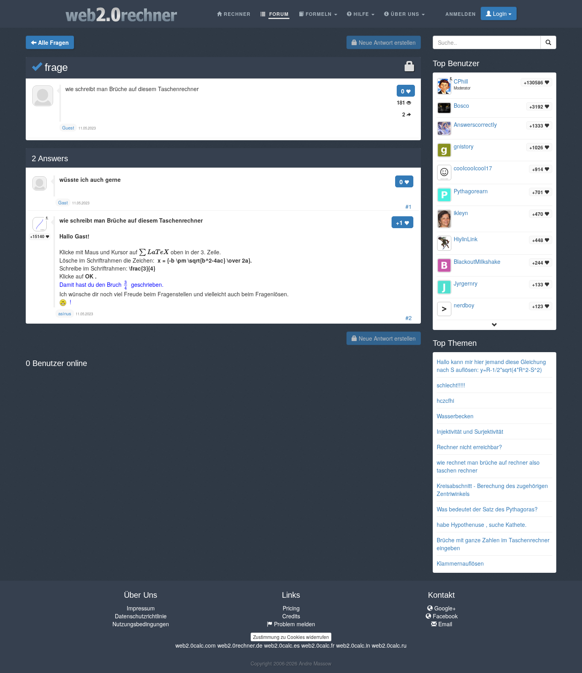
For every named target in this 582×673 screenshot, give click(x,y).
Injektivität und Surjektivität (470, 431)
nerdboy (464, 305)
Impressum (141, 608)
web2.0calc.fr (318, 645)
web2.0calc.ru (389, 645)
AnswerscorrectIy (475, 124)
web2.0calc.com (195, 645)
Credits (291, 616)
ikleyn (461, 213)
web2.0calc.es (282, 645)
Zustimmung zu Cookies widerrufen (291, 636)
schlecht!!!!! (451, 385)
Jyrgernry (465, 283)
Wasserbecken (455, 416)
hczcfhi (445, 400)
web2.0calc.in (353, 645)
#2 (408, 318)
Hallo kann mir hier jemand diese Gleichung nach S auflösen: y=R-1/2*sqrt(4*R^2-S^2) (491, 366)
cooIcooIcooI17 (473, 168)
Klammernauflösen (460, 563)
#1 (408, 206)
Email (444, 624)
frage (55, 67)
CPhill (461, 81)
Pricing (291, 608)
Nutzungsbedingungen (140, 624)
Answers (50, 158)
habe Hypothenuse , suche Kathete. (482, 524)
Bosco (461, 105)
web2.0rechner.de (239, 645)
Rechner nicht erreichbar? (469, 447)
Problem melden (293, 624)
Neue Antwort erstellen (386, 42)
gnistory (464, 146)
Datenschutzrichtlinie (141, 616)
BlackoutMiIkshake (477, 261)
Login (499, 13)
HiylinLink (465, 239)
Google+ (444, 608)
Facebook (444, 616)
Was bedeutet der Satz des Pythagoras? (487, 509)
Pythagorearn (471, 191)
